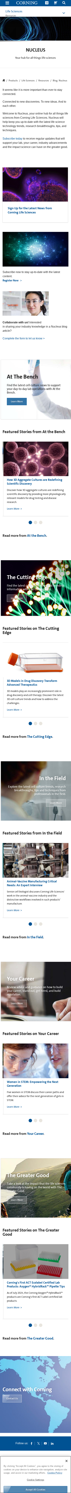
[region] (35, 1474)
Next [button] (61, 474)
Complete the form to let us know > (24, 338)
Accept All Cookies (35, 1489)
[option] (36, 479)
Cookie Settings (35, 1480)
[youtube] (45, 1443)
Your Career (35, 1133)
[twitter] (38, 1443)
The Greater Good (40, 1338)
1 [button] (30, 522)
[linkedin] (52, 1443)
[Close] (66, 1461)
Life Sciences (14, 11)
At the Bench (36, 535)
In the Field (35, 937)
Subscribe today (12, 138)
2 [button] (35, 522)
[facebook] (31, 1443)
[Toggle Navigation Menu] (7, 3)
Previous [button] (9, 474)
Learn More (17, 401)
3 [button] (40, 522)
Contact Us (12, 1398)
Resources (43, 80)
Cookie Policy (54, 1473)
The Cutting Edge (39, 736)
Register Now (11, 280)
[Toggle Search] (63, 3)
